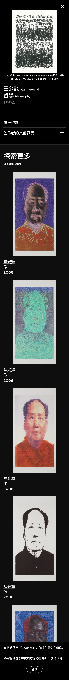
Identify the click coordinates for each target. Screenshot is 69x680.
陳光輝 (9, 262)
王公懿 (11, 89)
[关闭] (62, 6)
